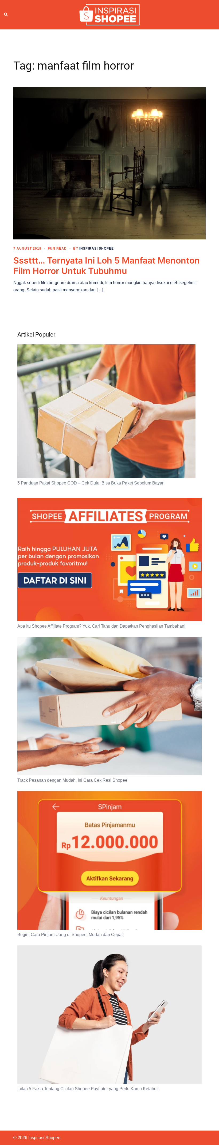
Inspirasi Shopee (96, 248)
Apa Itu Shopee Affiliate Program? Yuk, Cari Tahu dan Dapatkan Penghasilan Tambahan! (101, 626)
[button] (6, 15)
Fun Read (57, 248)
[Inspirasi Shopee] (109, 14)
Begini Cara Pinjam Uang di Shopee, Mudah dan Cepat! (70, 934)
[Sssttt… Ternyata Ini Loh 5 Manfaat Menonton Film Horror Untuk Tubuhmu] (109, 163)
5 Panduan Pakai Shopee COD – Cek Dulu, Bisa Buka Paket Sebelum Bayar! (91, 483)
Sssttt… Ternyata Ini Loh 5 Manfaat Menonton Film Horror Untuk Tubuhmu (106, 265)
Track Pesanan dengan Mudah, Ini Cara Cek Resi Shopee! (72, 780)
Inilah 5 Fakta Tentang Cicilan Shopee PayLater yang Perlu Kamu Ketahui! (88, 1088)
